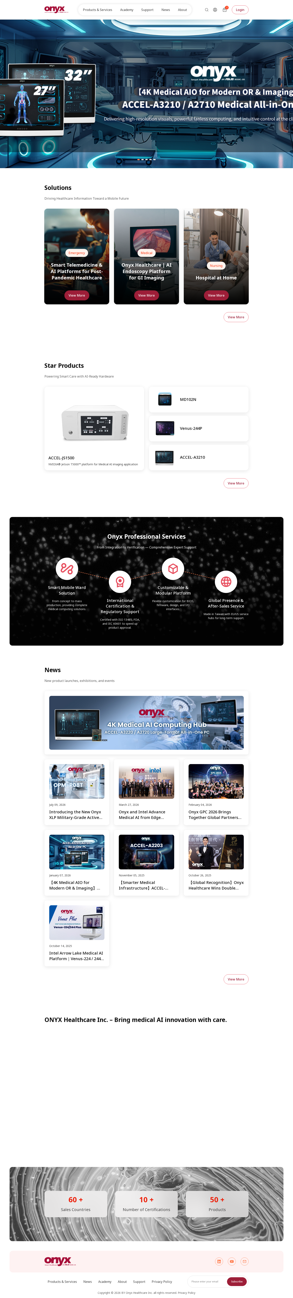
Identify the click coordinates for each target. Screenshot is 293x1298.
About (122, 1281)
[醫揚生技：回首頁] (56, 9)
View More (77, 295)
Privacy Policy (162, 1281)
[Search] (205, 10)
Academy (104, 1281)
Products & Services (62, 1281)
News (165, 10)
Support (139, 1281)
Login (240, 10)
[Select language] (215, 10)
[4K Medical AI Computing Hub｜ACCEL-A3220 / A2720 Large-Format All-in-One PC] (146, 723)
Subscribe (237, 1281)
